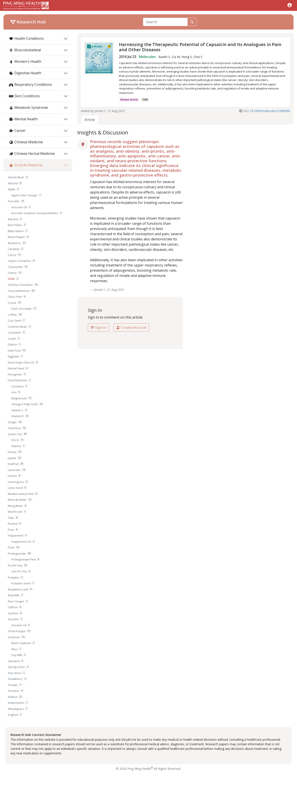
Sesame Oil (20, 625)
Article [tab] (90, 119)
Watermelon (17, 703)
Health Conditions (29, 38)
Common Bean (19, 327)
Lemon (14, 476)
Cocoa (14, 303)
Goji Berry (16, 428)
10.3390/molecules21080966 (270, 111)
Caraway (15, 249)
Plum (13, 547)
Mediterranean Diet (22, 494)
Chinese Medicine (28, 142)
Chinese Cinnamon (22, 285)
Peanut (14, 524)
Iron (15, 392)
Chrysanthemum (21, 291)
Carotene (19, 386)
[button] (289, 5)
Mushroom (16, 512)
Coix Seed (16, 320)
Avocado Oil (20, 207)
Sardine (15, 613)
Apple (13, 189)
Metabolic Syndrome (31, 107)
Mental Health (26, 119)
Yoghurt (14, 715)
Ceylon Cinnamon (21, 261)
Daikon (14, 344)
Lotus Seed (17, 488)
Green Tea (17, 434)
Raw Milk (15, 595)
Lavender (16, 470)
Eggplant (15, 356)
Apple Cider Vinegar (26, 195)
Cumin (13, 338)
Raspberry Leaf (20, 589)
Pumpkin (15, 577)
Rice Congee (17, 601)
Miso (16, 649)
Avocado (16, 201)
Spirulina (15, 661)
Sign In (100, 327)
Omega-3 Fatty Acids (26, 404)
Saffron (14, 607)
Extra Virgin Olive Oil (22, 362)
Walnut (15, 697)
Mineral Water (19, 500)
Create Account (133, 327)
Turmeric (15, 691)
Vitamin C (19, 410)
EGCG (17, 440)
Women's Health (27, 61)
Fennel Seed (18, 368)
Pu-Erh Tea (17, 565)
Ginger (14, 422)
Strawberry (17, 679)
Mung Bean (17, 506)
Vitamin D (19, 416)
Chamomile (17, 267)
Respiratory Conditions (33, 84)
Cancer (20, 130)
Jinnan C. (101, 111)
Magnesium (21, 398)
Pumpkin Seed (22, 583)
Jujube (14, 458)
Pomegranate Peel (25, 559)
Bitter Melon (17, 231)
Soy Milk (18, 655)
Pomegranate (19, 553)
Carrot (14, 255)
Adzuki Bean (18, 177)
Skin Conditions (27, 96)
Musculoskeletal (27, 50)
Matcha (17, 446)
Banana (15, 219)
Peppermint (17, 535)
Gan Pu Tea (20, 571)
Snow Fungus (19, 631)
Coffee (14, 315)
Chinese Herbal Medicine (34, 153)
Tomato (14, 685)
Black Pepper (18, 237)
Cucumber (16, 332)
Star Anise (16, 673)
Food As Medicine (28, 165)
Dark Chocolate (23, 309)
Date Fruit (16, 350)
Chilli (13, 279)
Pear (12, 530)
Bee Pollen (16, 225)
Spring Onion (18, 667)
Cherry (14, 273)
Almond (14, 183)
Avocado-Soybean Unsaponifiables (36, 213)
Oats (12, 518)
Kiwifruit (15, 464)
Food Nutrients (19, 380)
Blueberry (16, 243)
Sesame (15, 619)
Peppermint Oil (22, 542)
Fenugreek (16, 374)
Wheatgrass (17, 709)
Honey (14, 452)
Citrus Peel (16, 297)
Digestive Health (27, 73)
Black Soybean (22, 643)
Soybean (16, 637)
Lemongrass (17, 482)
